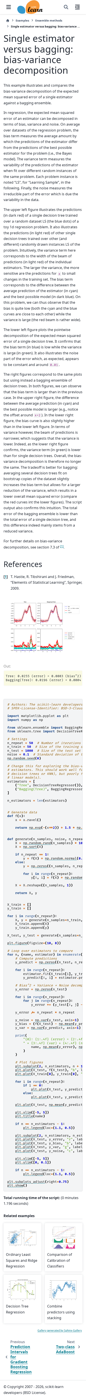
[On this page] (77, 7)
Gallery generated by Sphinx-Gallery (59, 1330)
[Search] (66, 7)
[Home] (7, 20)
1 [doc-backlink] (6, 576)
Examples (22, 20)
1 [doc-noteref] (62, 546)
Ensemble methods (48, 20)
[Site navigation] (9, 7)
